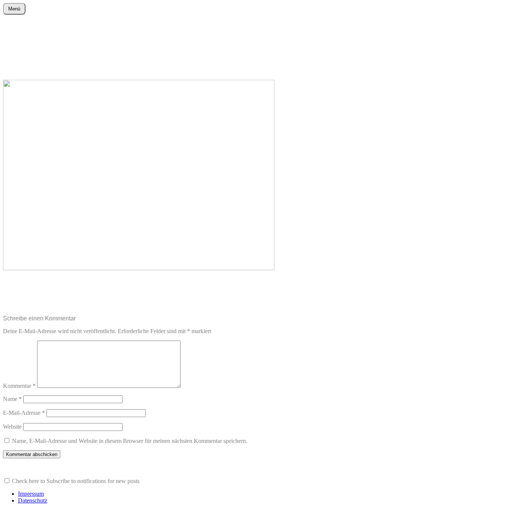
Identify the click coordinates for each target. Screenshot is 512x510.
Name (12, 399)
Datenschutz (32, 500)
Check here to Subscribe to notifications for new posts (74, 481)
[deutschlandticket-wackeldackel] (138, 268)
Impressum (31, 494)
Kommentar (19, 386)
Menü (14, 9)
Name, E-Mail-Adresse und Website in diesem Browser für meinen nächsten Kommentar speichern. (129, 441)
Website (12, 426)
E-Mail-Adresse (24, 413)
